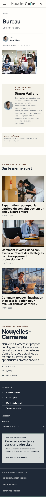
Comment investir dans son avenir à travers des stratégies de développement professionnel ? (23, 254)
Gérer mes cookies (11, 491)
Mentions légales (11, 484)
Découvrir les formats (23, 458)
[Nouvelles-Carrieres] (24, 4)
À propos (23, 421)
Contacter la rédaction (23, 426)
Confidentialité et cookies (15, 478)
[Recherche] (41, 3)
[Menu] (5, 3)
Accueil (5, 13)
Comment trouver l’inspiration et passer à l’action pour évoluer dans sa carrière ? (22, 301)
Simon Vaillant (26, 93)
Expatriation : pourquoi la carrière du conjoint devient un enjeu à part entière (23, 208)
